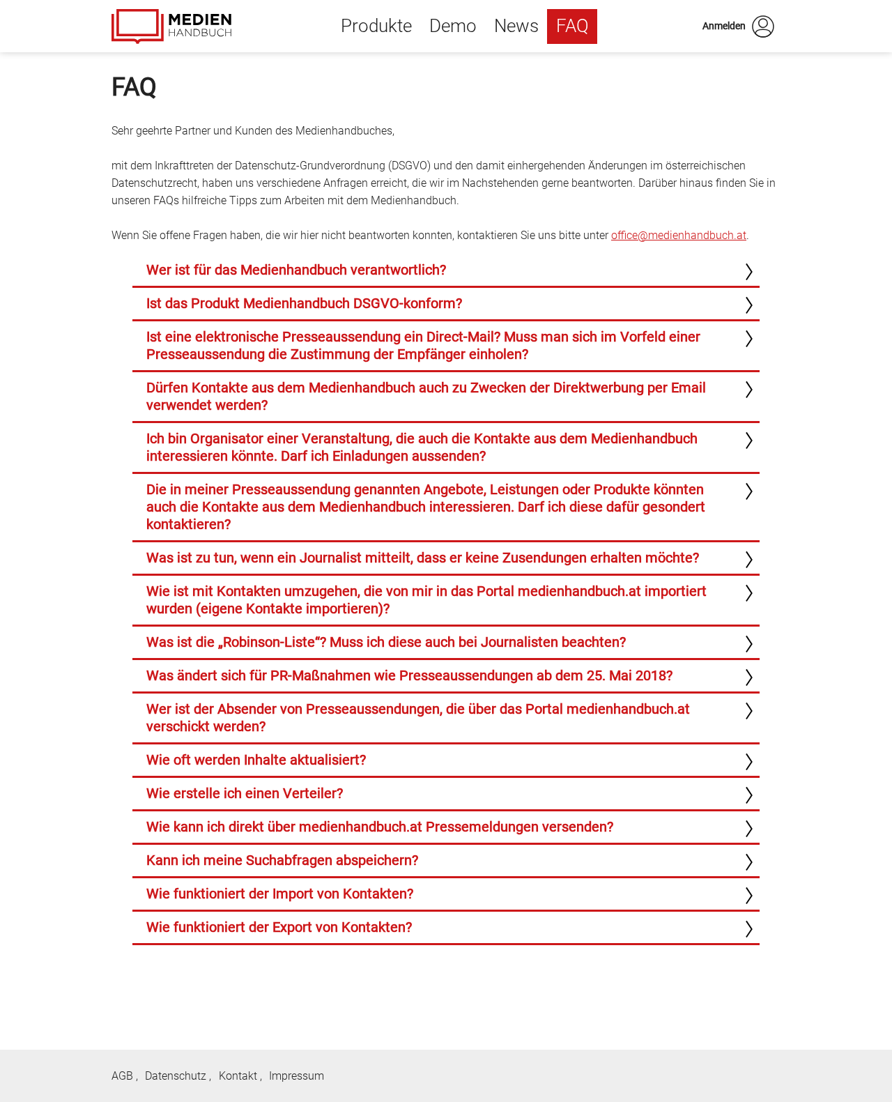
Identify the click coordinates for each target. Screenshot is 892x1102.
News (516, 25)
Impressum (296, 1075)
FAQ (572, 25)
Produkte (376, 25)
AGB (122, 1075)
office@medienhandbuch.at (678, 235)
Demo (453, 25)
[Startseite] (171, 26)
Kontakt (238, 1075)
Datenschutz (175, 1075)
